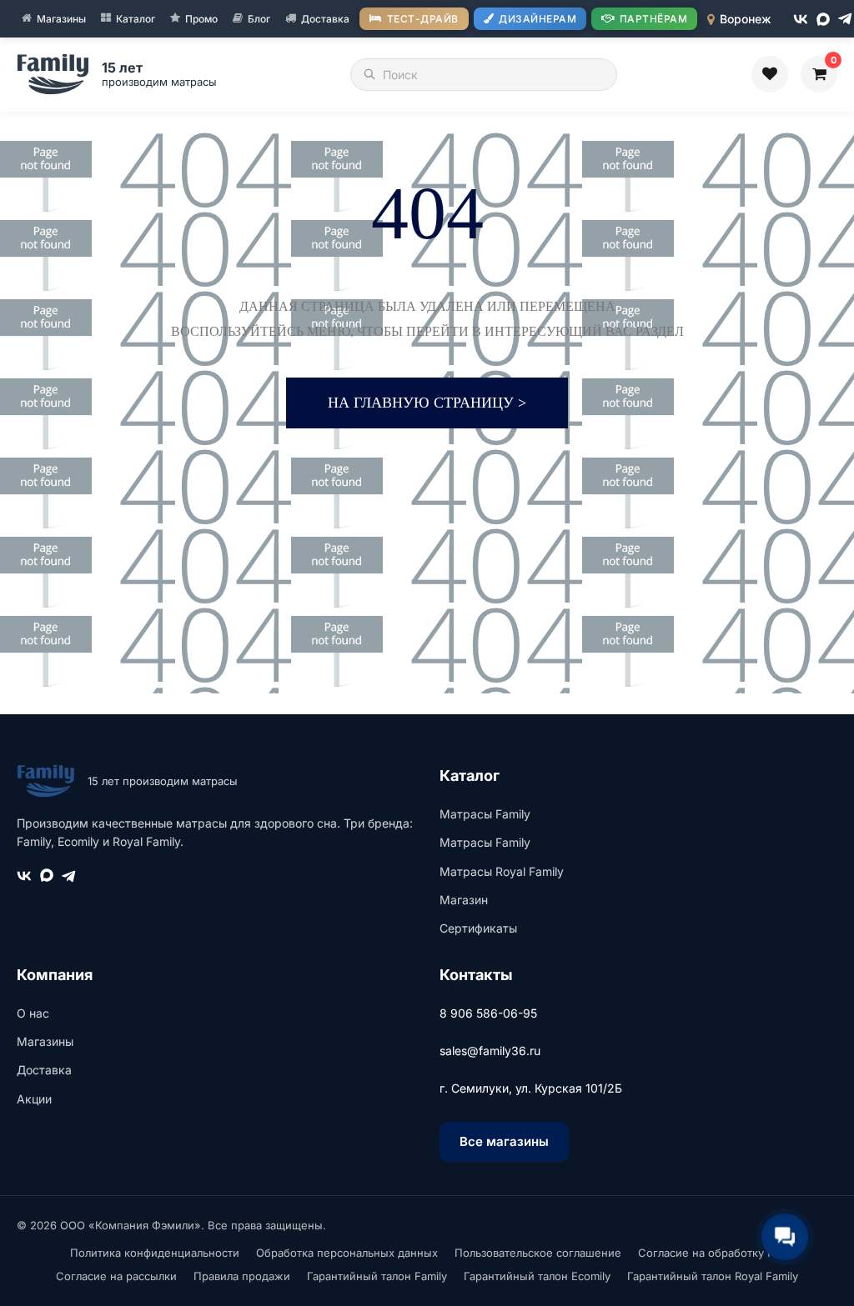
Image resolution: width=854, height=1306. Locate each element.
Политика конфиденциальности (154, 1252)
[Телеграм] (845, 19)
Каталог (135, 19)
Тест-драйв (423, 19)
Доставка (325, 19)
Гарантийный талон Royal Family (712, 1276)
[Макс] (823, 19)
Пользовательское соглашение (538, 1252)
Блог (259, 19)
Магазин (464, 900)
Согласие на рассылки (116, 1276)
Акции (34, 1099)
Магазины (61, 19)
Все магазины (504, 1141)
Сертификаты (478, 928)
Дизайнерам (537, 19)
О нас (33, 1013)
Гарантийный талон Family (377, 1276)
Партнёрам (654, 19)
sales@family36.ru (490, 1050)
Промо (201, 19)
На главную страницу (427, 402)
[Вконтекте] (800, 19)
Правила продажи (241, 1276)
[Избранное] (769, 74)
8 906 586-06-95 (488, 1013)
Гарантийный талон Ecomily (537, 1276)
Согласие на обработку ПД (711, 1252)
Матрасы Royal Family (502, 871)
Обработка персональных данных (347, 1252)
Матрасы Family (485, 814)
